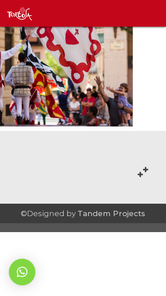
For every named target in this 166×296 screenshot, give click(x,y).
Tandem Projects (111, 213)
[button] (22, 272)
